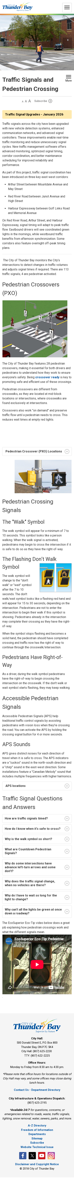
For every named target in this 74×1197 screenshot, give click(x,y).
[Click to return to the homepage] (17, 6)
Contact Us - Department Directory (37, 1090)
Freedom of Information (37, 1130)
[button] (68, 79)
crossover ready (47, 377)
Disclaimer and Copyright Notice (37, 1164)
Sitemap (37, 1138)
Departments (37, 1134)
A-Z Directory (37, 1125)
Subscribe (40, 101)
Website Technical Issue (37, 1147)
